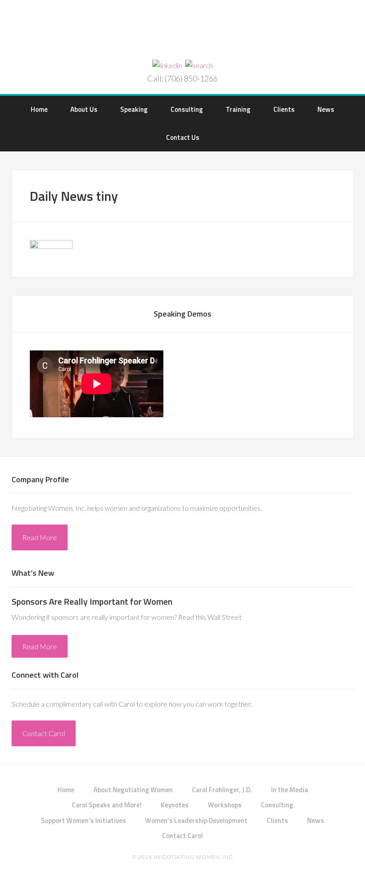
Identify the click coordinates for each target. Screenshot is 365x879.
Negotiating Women (182, 31)
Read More (39, 537)
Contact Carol (43, 733)
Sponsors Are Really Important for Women (92, 601)
